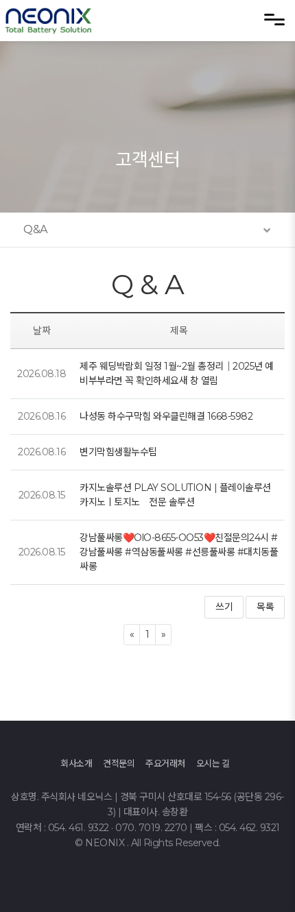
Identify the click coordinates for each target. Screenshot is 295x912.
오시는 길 (213, 763)
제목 (178, 330)
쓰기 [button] (224, 607)
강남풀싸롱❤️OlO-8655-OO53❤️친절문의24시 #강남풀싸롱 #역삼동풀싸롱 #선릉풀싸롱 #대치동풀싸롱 (179, 552)
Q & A (148, 284)
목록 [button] (265, 607)
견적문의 (118, 763)
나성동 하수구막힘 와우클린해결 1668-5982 (166, 416)
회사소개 (76, 763)
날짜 (41, 330)
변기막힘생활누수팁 (118, 452)
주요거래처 (165, 763)
